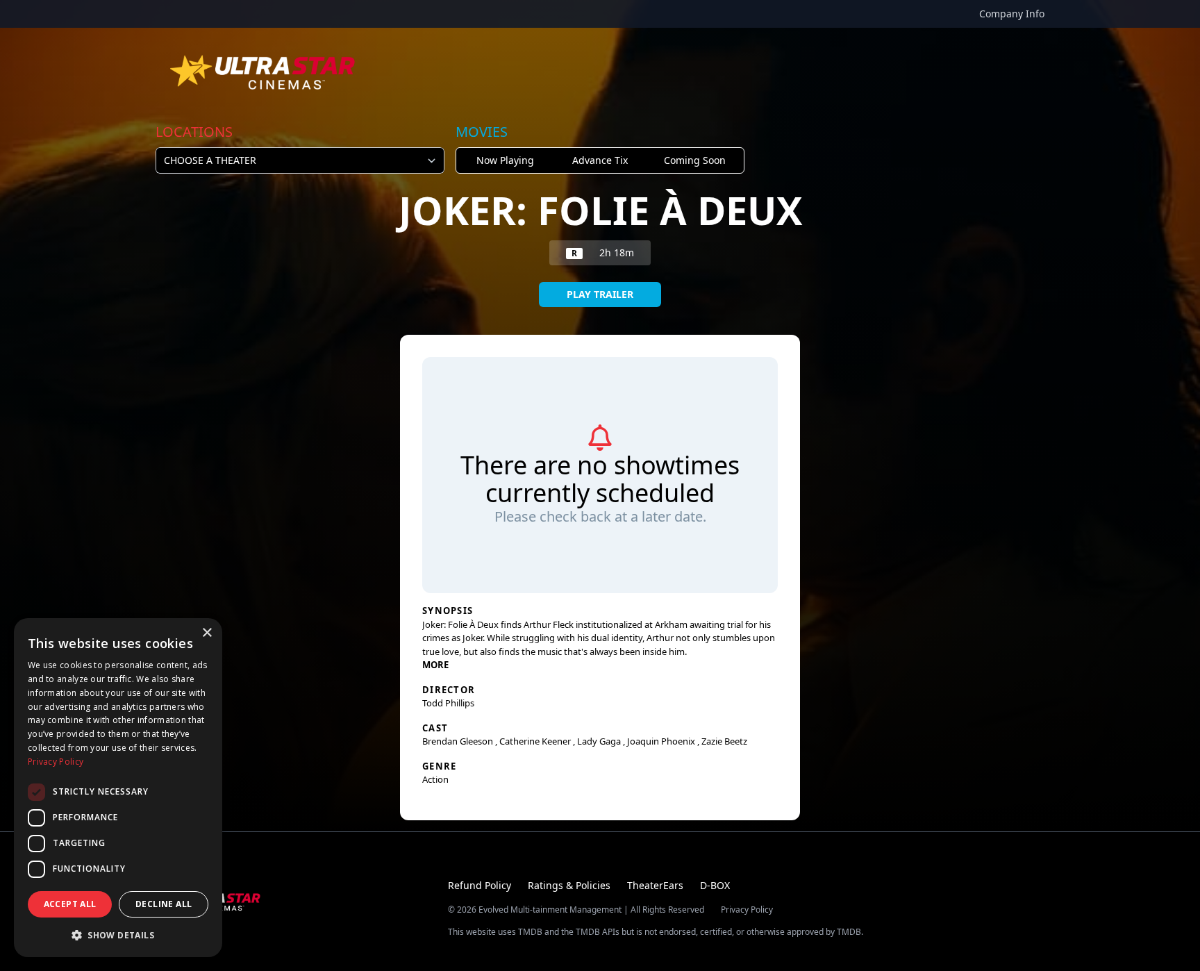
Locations (194, 131)
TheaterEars (655, 885)
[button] (118, 935)
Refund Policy (479, 885)
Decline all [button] (163, 904)
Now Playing (505, 160)
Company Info (1011, 13)
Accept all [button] (70, 904)
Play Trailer (600, 294)
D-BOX (715, 885)
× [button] (206, 633)
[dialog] (118, 787)
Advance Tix (600, 160)
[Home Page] (264, 72)
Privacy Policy (747, 909)
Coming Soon (695, 160)
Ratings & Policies (569, 885)
